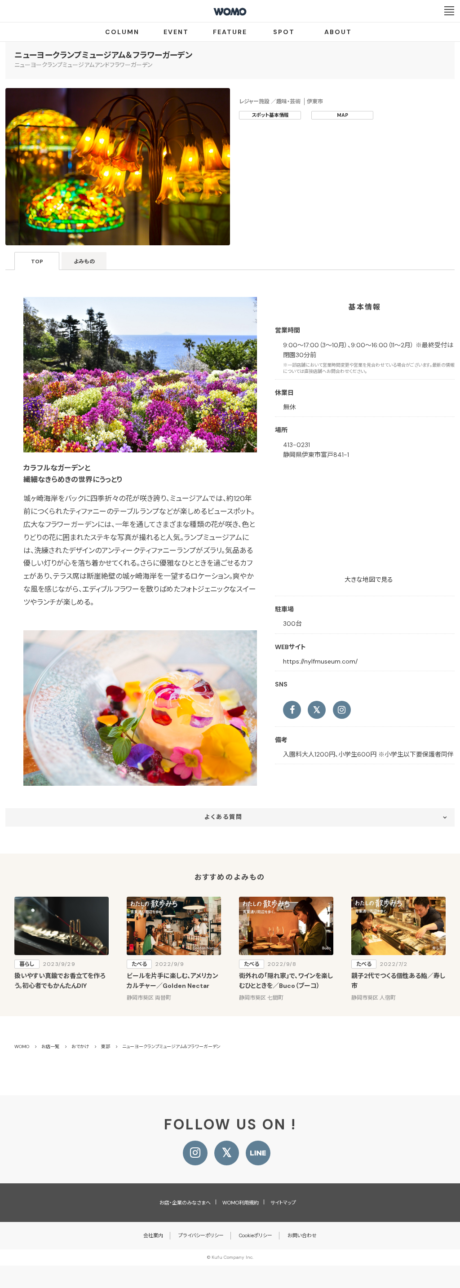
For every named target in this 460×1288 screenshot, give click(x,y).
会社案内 (153, 1235)
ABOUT (338, 32)
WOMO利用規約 (240, 1202)
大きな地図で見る (369, 579)
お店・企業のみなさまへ (185, 1202)
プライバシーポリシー (201, 1235)
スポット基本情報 (270, 115)
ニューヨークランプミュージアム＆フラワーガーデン (103, 55)
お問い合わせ (302, 1235)
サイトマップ (283, 1202)
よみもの (84, 261)
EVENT (176, 32)
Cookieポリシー (255, 1235)
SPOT (284, 32)
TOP (37, 261)
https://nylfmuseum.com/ (320, 661)
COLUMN (122, 32)
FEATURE (230, 32)
